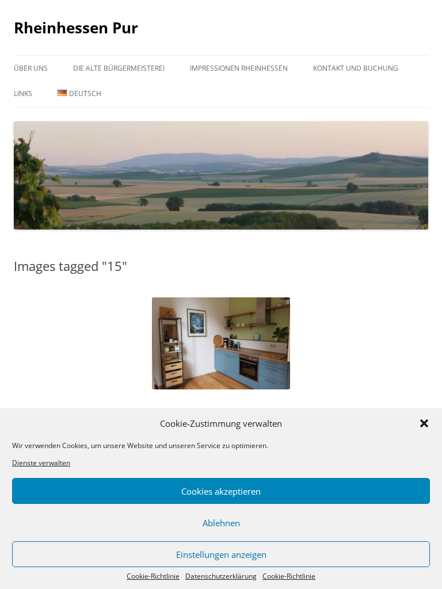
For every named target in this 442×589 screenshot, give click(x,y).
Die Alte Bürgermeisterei (119, 68)
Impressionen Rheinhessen (239, 68)
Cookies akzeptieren (221, 491)
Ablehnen (221, 523)
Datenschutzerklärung (221, 576)
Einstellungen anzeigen (221, 554)
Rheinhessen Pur (76, 27)
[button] (424, 423)
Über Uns (31, 68)
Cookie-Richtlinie (153, 576)
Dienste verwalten (41, 463)
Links (23, 93)
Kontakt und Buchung (355, 68)
